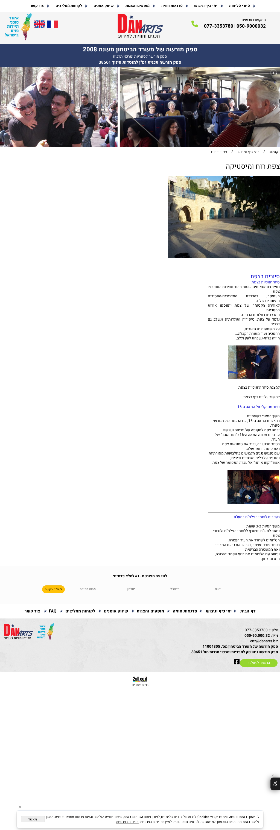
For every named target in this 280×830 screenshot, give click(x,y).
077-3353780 (256, 630)
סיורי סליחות (239, 5)
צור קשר (37, 5)
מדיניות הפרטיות (127, 821)
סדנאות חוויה (172, 5)
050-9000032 (251, 26)
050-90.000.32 (257, 635)
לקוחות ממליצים (69, 5)
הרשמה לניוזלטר (259, 663)
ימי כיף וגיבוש (205, 5)
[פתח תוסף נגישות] (275, 784)
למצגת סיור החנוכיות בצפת (259, 387)
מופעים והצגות (138, 5)
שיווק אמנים (104, 5)
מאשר (32, 819)
